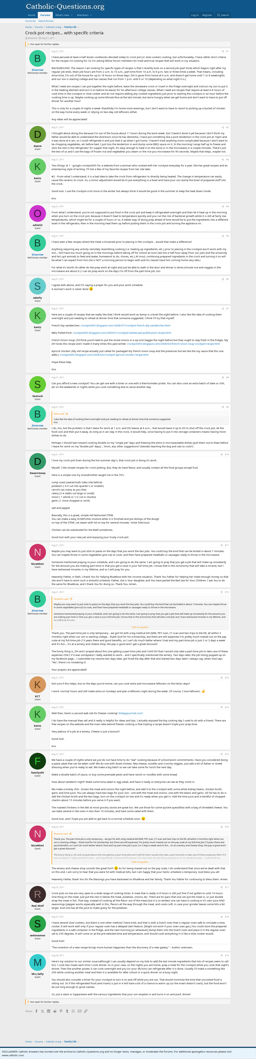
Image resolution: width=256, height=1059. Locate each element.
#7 (227, 308)
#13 (227, 677)
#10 (227, 454)
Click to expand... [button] (140, 627)
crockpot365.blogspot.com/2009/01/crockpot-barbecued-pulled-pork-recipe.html (122, 332)
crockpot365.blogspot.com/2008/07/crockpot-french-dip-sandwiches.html (125, 325)
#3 (227, 159)
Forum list (30, 20)
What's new (62, 15)
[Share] (222, 51)
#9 (227, 407)
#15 (227, 754)
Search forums (45, 20)
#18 (227, 916)
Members (82, 15)
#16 (227, 826)
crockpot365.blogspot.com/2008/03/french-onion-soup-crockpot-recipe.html (173, 343)
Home (31, 15)
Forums (45, 15)
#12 (227, 592)
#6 (227, 279)
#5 (227, 235)
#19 (227, 955)
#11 (227, 545)
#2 (227, 127)
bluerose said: (61, 833)
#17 (227, 887)
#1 (227, 51)
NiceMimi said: (61, 599)
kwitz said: (59, 413)
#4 (227, 206)
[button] (71, 15)
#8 (227, 377)
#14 (227, 707)
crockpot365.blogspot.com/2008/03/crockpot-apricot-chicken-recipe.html (104, 354)
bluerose (32, 38)
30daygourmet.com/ (130, 713)
